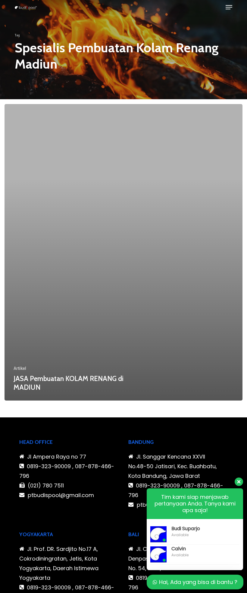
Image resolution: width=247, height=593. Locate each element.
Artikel (20, 368)
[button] (229, 7)
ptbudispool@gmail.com (61, 495)
